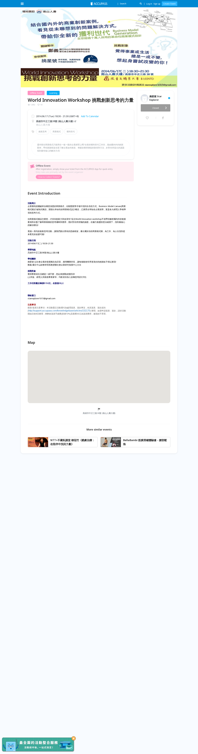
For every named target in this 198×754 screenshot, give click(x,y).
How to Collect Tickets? (49, 177)
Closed (155, 108)
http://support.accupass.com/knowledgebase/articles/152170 (59, 310)
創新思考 (43, 131)
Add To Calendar (90, 116)
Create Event (169, 3)
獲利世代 (71, 131)
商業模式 (57, 131)
